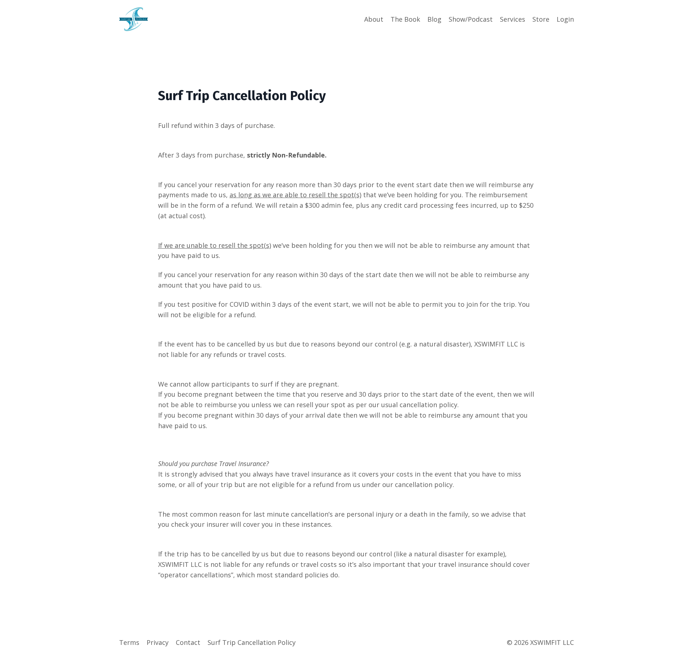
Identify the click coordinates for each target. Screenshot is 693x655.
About (373, 19)
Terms (129, 642)
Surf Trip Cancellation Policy (252, 642)
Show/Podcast (471, 19)
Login (565, 19)
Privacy (158, 642)
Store (540, 19)
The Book (405, 19)
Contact (188, 642)
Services (512, 19)
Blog (434, 19)
